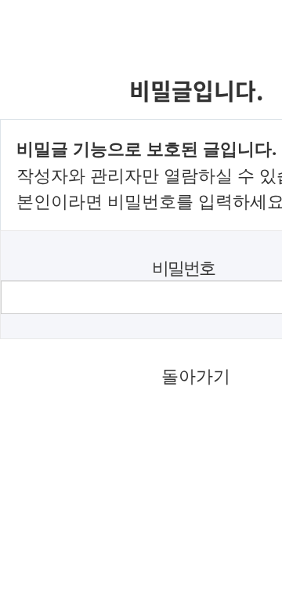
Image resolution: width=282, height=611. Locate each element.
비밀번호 (183, 267)
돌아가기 (195, 375)
